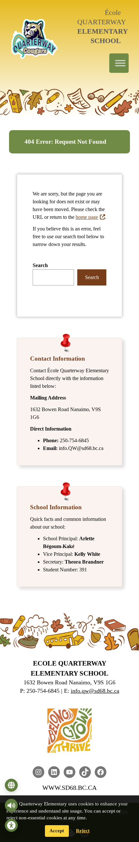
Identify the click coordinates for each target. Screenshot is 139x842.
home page (87, 217)
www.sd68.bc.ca (69, 787)
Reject (83, 830)
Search (40, 265)
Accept (56, 830)
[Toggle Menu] (120, 63)
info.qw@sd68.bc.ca (95, 691)
